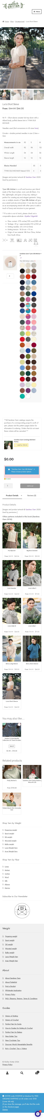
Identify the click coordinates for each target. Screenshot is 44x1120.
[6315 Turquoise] (28, 310)
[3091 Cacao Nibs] (33, 362)
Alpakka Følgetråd (30, 216)
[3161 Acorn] (33, 271)
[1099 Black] (22, 271)
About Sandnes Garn (13, 978)
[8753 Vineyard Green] (22, 373)
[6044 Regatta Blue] (22, 310)
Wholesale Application (13, 990)
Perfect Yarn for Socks (13, 1024)
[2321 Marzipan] (22, 316)
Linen (7, 867)
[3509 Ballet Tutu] (28, 345)
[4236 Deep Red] (33, 276)
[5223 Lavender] (22, 384)
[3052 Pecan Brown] (22, 390)
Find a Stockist (10, 986)
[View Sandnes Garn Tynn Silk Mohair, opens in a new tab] (21, 258)
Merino (7, 888)
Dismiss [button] (5, 1109)
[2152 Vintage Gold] (33, 373)
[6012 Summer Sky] (28, 282)
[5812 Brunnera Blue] (33, 390)
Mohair (7, 870)
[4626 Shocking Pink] (28, 299)
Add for (22, 445)
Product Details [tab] (12, 495)
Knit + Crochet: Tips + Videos (16, 1048)
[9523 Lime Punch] (22, 362)
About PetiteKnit (11, 982)
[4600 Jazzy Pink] (28, 322)
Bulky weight (9, 844)
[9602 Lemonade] (33, 384)
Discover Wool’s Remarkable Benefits (18, 1044)
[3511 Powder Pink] (22, 276)
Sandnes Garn (31, 177)
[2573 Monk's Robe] (28, 367)
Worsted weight (10, 841)
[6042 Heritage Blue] (33, 282)
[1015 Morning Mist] (28, 265)
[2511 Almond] (33, 288)
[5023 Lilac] (33, 327)
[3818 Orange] (28, 276)
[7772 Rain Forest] (28, 373)
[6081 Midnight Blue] (22, 288)
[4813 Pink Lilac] (33, 316)
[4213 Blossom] (33, 322)
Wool (7, 877)
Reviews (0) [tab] (31, 495)
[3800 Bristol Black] (33, 305)
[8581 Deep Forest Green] (28, 293)
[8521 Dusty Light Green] (28, 288)
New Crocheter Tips (12, 1040)
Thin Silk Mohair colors (27, 261)
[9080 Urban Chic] (22, 322)
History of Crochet (12, 1020)
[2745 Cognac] (22, 345)
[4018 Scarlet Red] (22, 339)
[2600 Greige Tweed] (22, 327)
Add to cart (30, 486)
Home (7, 21)
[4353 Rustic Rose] (33, 379)
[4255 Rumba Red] (33, 345)
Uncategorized (19, 21)
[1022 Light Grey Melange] (33, 265)
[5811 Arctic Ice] (22, 350)
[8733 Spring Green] (22, 333)
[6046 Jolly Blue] (33, 293)
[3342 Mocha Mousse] (33, 367)
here (36, 128)
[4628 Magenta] (28, 316)
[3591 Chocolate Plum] (28, 379)
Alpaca (7, 884)
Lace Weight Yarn (11, 848)
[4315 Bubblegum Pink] (28, 327)
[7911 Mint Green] (28, 384)
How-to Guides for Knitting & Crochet (19, 1028)
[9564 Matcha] (28, 356)
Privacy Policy (10, 994)
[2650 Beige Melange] (33, 356)
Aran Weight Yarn (11, 851)
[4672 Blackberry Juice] (22, 305)
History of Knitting (11, 1016)
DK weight (8, 837)
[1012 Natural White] (22, 265)
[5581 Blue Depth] (22, 282)
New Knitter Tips (11, 1036)
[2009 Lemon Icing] (33, 339)
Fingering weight (11, 830)
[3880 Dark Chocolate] (33, 299)
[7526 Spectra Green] (22, 396)
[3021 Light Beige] (28, 271)
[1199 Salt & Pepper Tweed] (33, 333)
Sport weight (9, 833)
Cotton (7, 874)
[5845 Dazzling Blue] (28, 350)
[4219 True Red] (22, 379)
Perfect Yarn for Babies (13, 1032)
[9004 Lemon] (28, 333)
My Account (7, 1073)
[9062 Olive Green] (22, 299)
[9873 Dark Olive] (33, 350)
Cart (33, 1071)
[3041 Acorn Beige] (22, 293)
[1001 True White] (28, 396)
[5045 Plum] (28, 390)
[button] (10, 263)
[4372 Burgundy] (22, 356)
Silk (6, 881)
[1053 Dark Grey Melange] (28, 339)
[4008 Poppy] (33, 310)
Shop (12, 21)
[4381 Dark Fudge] (28, 362)
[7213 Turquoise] (28, 305)
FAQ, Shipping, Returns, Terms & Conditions (21, 998)
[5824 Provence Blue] (22, 367)
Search (22, 1073)
